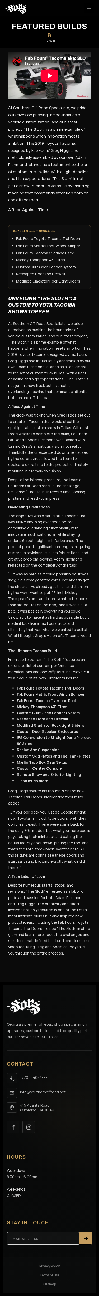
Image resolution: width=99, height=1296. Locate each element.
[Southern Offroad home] (23, 1007)
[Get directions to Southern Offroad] (12, 1107)
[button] (89, 8)
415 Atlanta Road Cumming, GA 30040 (38, 1108)
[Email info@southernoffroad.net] (12, 1093)
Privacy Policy (49, 1266)
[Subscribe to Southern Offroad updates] (85, 1238)
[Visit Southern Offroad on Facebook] (13, 1127)
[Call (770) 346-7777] (12, 1078)
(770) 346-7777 (34, 1077)
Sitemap (49, 1284)
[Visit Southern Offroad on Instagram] (28, 1127)
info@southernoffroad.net (43, 1091)
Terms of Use (49, 1275)
